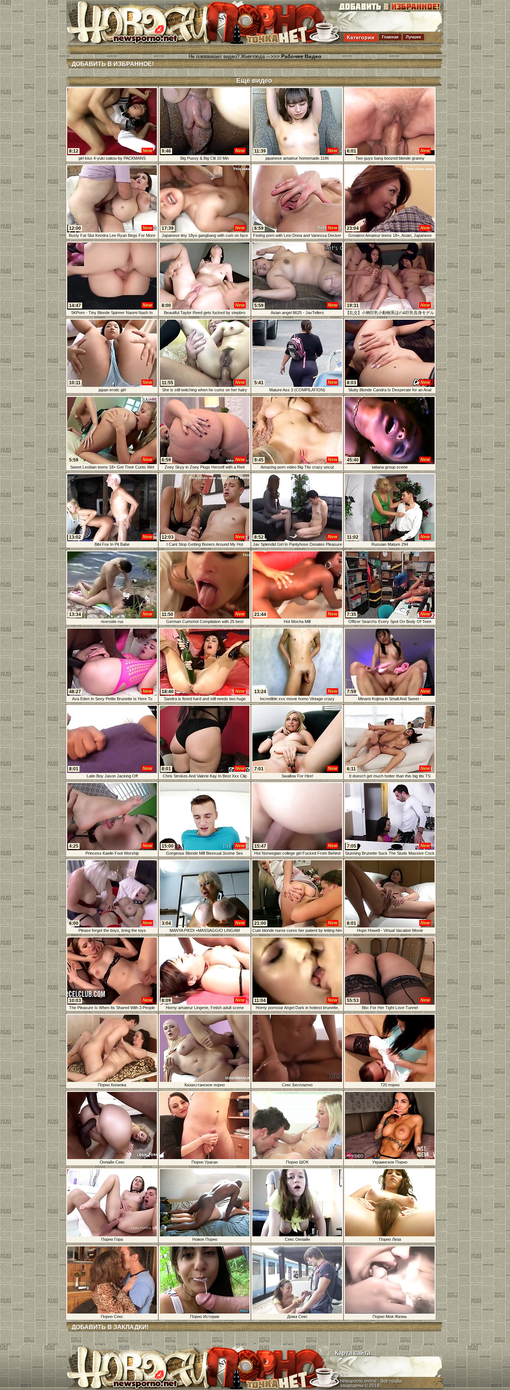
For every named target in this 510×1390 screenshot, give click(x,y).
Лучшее (413, 37)
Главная (390, 37)
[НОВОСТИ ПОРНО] (148, 43)
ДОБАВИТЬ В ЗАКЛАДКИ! (110, 1327)
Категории (360, 37)
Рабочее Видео (301, 56)
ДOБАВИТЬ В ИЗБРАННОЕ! (113, 64)
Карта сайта (352, 1353)
